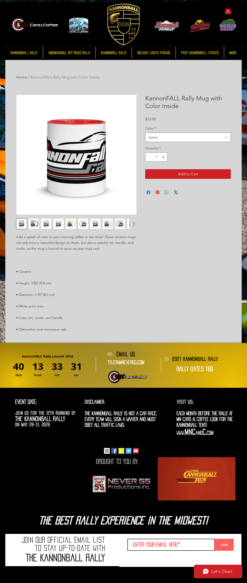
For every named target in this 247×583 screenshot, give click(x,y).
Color (150, 128)
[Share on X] (176, 192)
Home (21, 77)
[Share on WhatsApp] (167, 192)
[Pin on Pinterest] (157, 192)
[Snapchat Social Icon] (121, 451)
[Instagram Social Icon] (107, 451)
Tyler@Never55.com (126, 362)
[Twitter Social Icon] (128, 451)
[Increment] (164, 157)
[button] (228, 10)
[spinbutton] (156, 157)
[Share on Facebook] (148, 192)
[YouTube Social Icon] (136, 451)
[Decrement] (149, 157)
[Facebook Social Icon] (114, 451)
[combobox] (188, 137)
